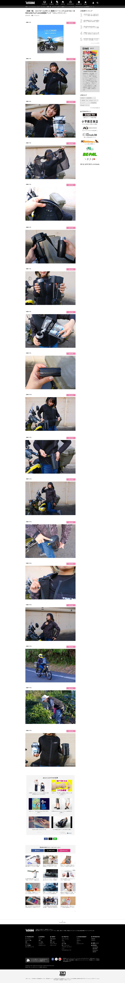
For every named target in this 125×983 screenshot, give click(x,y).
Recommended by (64, 833)
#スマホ (87, 105)
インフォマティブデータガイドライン (82, 958)
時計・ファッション (65, 945)
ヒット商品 (41, 942)
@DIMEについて (66, 958)
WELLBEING (95, 948)
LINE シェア (55, 839)
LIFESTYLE (65, 936)
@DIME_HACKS (52, 850)
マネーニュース (53, 945)
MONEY (53, 936)
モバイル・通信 (28, 940)
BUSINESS (42, 936)
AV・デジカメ (28, 938)
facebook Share (46, 839)
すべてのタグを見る (94, 107)
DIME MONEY (53, 938)
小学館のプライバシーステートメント (81, 959)
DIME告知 (93, 938)
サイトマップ (72, 958)
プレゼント (93, 940)
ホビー (78, 942)
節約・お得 (52, 942)
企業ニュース (96, 943)
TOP (26, 6)
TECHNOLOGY (30, 936)
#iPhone (91, 100)
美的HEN (94, 951)
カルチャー (79, 940)
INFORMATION (96, 936)
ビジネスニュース (42, 945)
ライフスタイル (32, 6)
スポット (78, 938)
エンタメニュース (80, 943)
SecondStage (95, 946)
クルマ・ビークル (41, 6)
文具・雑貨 (64, 943)
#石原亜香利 (93, 102)
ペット (63, 948)
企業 (39, 940)
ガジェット (27, 943)
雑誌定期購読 (71, 959)
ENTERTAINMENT (82, 936)
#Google (82, 105)
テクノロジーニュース (29, 946)
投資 (51, 940)
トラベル (63, 942)
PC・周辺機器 (28, 945)
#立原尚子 (83, 98)
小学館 (67, 959)
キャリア (40, 938)
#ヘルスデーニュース (85, 102)
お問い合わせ (92, 958)
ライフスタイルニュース (66, 950)
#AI (87, 100)
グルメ (63, 940)
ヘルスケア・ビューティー (67, 946)
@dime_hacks (65, 850)
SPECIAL (95, 945)
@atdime (38, 850)
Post (50, 839)
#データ (96, 100)
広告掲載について (92, 959)
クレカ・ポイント (53, 943)
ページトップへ (62, 922)
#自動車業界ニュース (90, 98)
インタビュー (41, 943)
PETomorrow (95, 950)
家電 (26, 942)
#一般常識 (83, 100)
